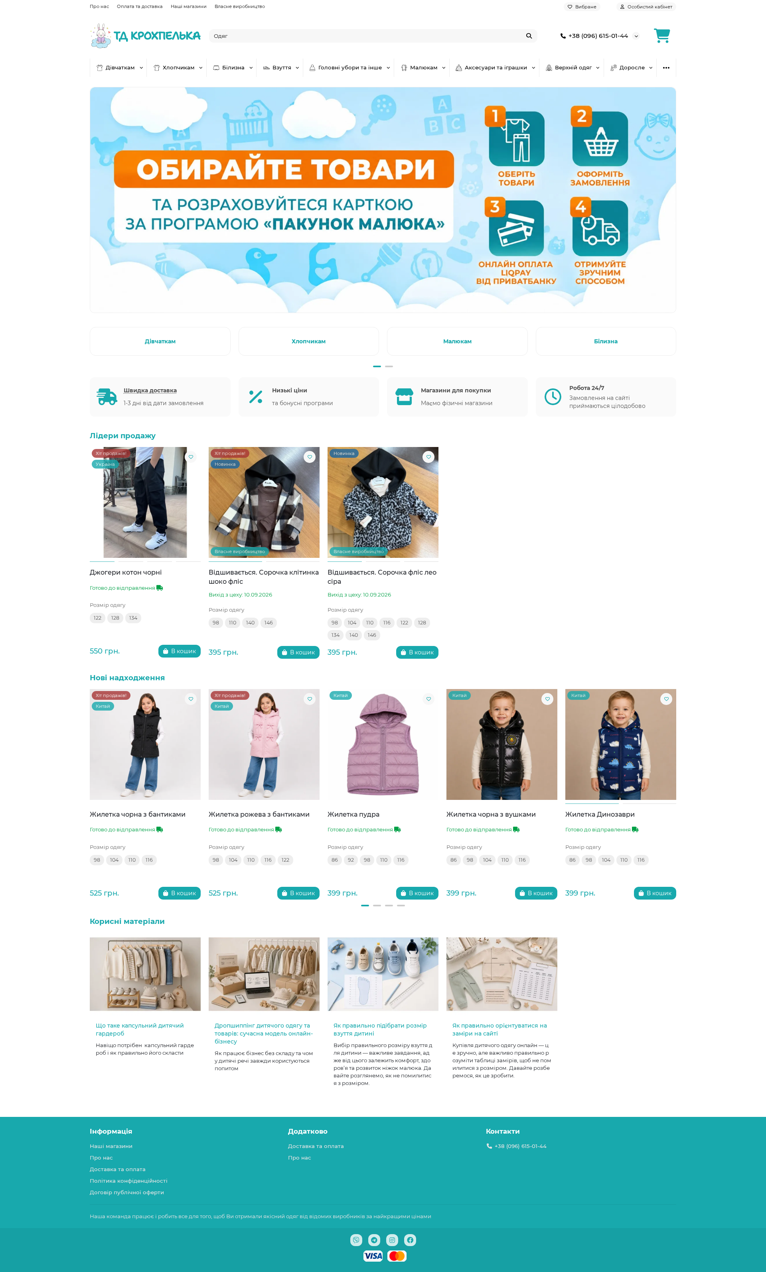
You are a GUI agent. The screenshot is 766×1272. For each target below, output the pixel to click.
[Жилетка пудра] (383, 744)
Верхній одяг (573, 67)
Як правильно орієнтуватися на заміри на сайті (499, 1029)
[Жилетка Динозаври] (620, 744)
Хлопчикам (179, 67)
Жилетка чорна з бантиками (138, 814)
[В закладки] (191, 457)
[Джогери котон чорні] (145, 502)
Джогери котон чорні (126, 572)
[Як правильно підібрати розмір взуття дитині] (383, 974)
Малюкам (424, 67)
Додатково (308, 1131)
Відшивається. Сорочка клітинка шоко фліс (264, 576)
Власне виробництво (240, 6)
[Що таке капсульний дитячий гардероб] (145, 974)
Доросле (632, 67)
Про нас (99, 6)
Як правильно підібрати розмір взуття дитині (380, 1029)
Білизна (233, 67)
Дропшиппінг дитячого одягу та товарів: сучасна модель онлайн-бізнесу (264, 1033)
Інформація (111, 1131)
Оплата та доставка (140, 6)
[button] (91, 340)
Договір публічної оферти (127, 1192)
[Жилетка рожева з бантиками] (264, 744)
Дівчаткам (120, 67)
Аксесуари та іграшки (496, 67)
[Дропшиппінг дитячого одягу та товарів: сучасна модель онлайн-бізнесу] (264, 974)
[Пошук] (529, 36)
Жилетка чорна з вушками (491, 814)
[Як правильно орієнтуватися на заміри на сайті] (501, 974)
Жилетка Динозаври (600, 814)
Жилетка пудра (353, 814)
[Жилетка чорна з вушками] (501, 744)
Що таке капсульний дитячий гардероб (140, 1029)
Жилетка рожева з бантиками (259, 814)
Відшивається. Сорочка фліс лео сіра (382, 576)
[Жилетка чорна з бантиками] (145, 744)
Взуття (281, 67)
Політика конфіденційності (129, 1180)
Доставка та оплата (118, 1169)
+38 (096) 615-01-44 (598, 35)
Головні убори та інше (350, 67)
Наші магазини (189, 6)
